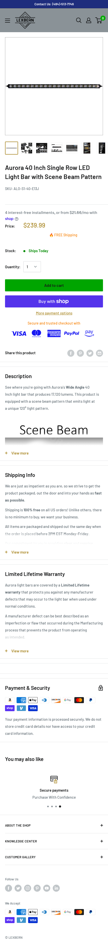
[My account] (88, 20)
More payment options (54, 313)
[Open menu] (7, 21)
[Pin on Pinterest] (80, 352)
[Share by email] (99, 352)
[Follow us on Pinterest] (37, 888)
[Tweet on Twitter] (89, 352)
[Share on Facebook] (70, 352)
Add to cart (54, 285)
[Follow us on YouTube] (46, 888)
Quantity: (12, 266)
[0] (99, 20)
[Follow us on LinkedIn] (56, 888)
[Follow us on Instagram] (27, 888)
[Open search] (79, 20)
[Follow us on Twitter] (18, 888)
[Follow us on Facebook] (8, 888)
